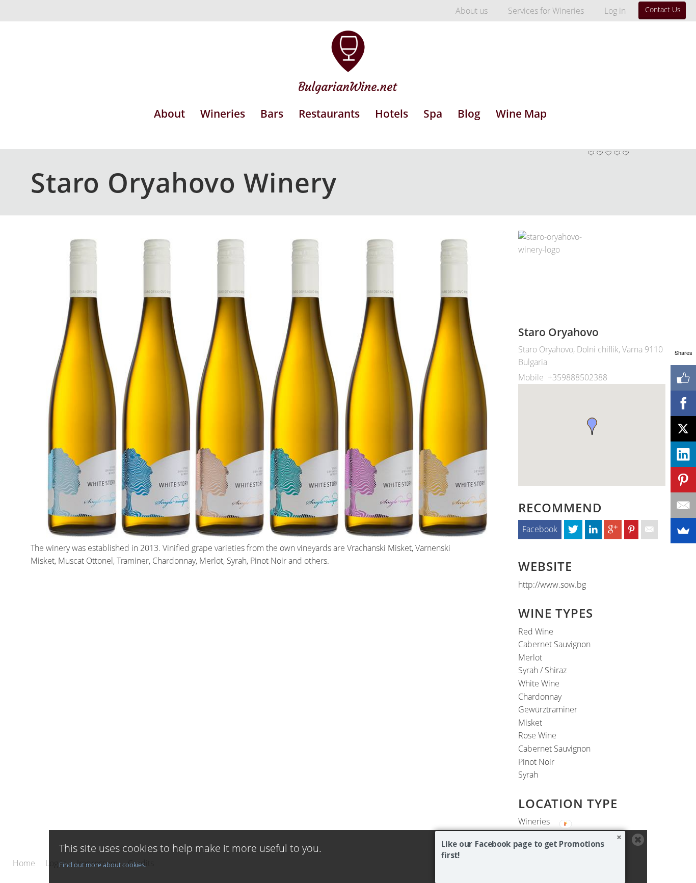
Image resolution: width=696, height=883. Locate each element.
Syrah (528, 774)
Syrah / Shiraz (542, 670)
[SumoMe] (683, 530)
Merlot (530, 657)
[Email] (683, 505)
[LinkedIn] (683, 454)
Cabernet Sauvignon (554, 644)
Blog (469, 113)
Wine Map (521, 113)
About (169, 113)
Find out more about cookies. (102, 864)
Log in (615, 10)
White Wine (538, 683)
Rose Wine (537, 735)
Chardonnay (539, 696)
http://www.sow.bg (552, 584)
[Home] (348, 55)
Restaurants (329, 113)
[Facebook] (683, 403)
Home (24, 863)
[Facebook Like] (683, 378)
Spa (432, 113)
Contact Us (663, 9)
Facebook (539, 529)
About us (472, 10)
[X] (683, 429)
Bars (271, 113)
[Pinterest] (683, 479)
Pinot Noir (536, 761)
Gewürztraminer (547, 709)
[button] (530, 850)
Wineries (222, 113)
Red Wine (535, 631)
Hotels (391, 113)
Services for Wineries (546, 10)
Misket (530, 722)
